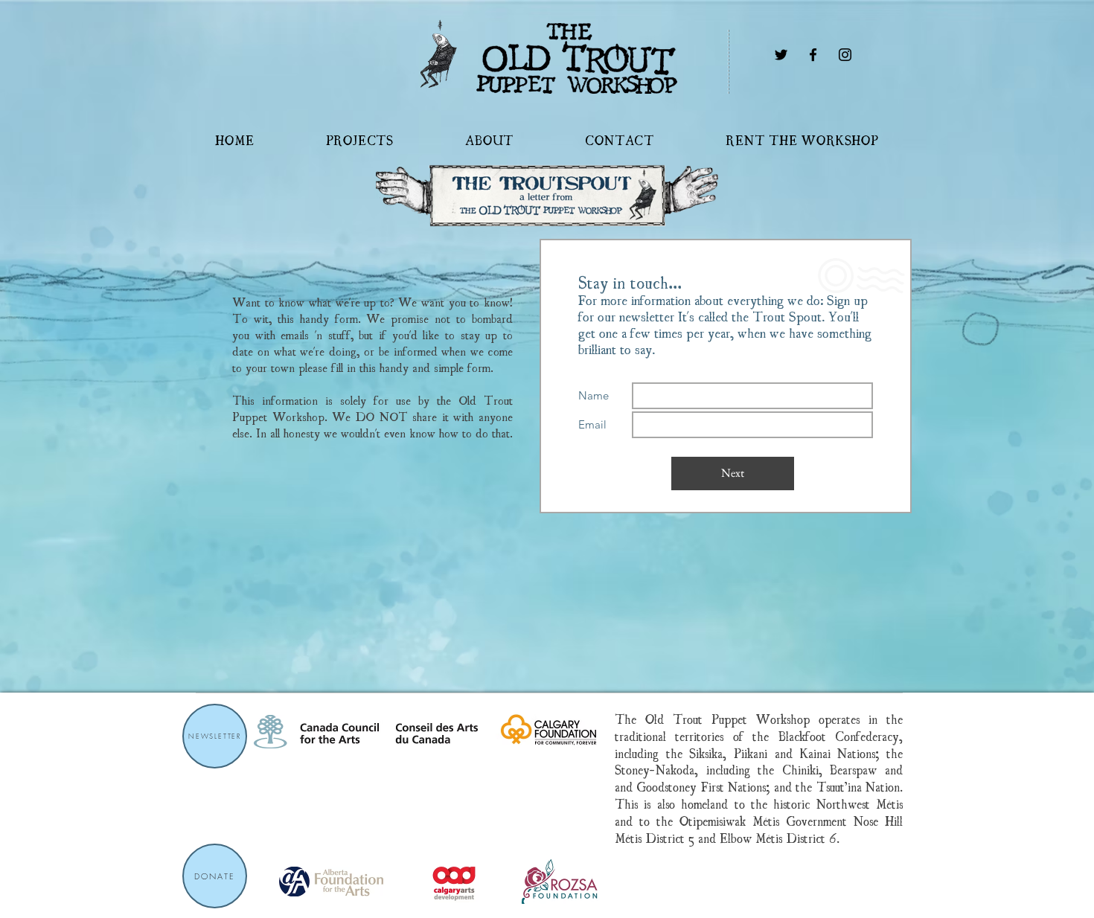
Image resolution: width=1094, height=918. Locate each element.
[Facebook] (813, 54)
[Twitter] (781, 54)
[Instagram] (845, 54)
